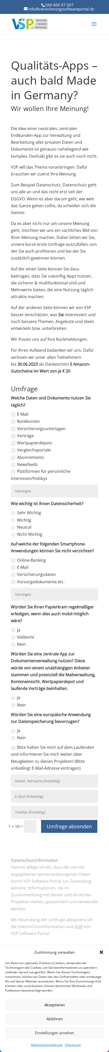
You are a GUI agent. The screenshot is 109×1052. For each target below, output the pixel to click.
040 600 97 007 (59, 4)
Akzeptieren (54, 1004)
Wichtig (24, 520)
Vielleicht (25, 637)
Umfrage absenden (69, 826)
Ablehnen (54, 1018)
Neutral (24, 527)
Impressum (73, 1045)
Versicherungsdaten (36, 574)
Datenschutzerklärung (46, 1045)
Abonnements (30, 457)
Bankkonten (28, 421)
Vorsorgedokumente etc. (41, 582)
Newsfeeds (27, 464)
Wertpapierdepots (34, 443)
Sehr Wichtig (29, 512)
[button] (101, 952)
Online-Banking (31, 560)
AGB (79, 926)
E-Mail (22, 414)
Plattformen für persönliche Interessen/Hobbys (40, 474)
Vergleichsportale (34, 450)
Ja (18, 630)
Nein (21, 644)
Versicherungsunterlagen (41, 428)
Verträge (25, 436)
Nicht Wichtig (29, 534)
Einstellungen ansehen (54, 1032)
